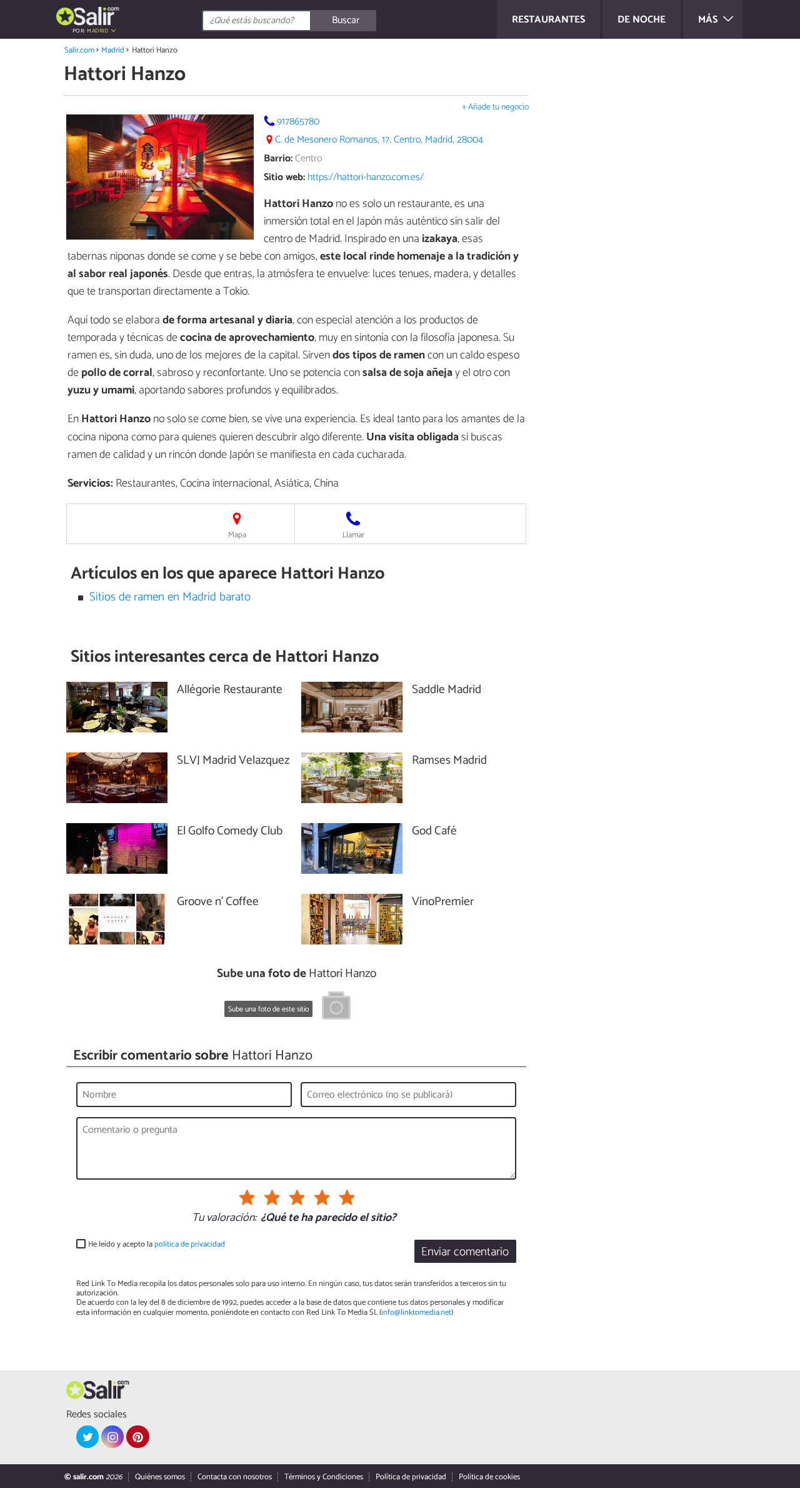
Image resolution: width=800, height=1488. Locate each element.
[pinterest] (137, 1436)
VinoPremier (443, 902)
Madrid (112, 50)
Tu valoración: (224, 1218)
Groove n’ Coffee (218, 902)
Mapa (237, 535)
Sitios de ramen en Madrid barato (170, 597)
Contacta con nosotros (235, 1477)
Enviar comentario (465, 1252)
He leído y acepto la (156, 1244)
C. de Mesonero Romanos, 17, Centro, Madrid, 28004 (379, 139)
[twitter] (87, 1436)
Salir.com (79, 50)
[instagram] (112, 1436)
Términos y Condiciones (323, 1477)
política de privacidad (189, 1244)
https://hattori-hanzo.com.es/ (366, 177)
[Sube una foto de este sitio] (336, 1008)
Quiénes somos (160, 1477)
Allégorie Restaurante (229, 690)
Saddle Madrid (446, 690)
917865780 (298, 121)
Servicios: (90, 483)
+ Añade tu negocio (495, 107)
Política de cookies (489, 1477)
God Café (434, 831)
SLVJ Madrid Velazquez (233, 760)
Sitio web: (284, 177)
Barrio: (278, 158)
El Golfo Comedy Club (229, 831)
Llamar (353, 535)
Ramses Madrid (449, 760)
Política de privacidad (411, 1477)
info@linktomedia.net (416, 1312)
